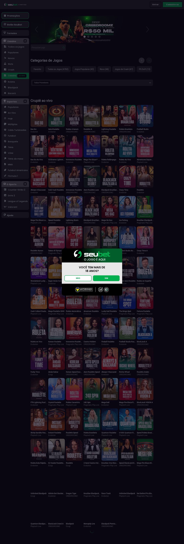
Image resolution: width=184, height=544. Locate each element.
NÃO (78, 278)
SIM (106, 278)
